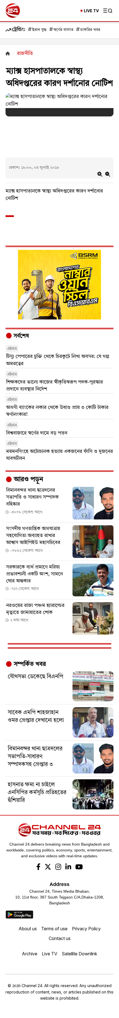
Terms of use (54, 928)
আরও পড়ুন (27, 479)
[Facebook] (38, 867)
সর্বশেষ (20, 336)
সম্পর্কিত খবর (29, 664)
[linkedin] (68, 867)
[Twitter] (48, 867)
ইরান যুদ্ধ (39, 30)
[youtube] (79, 867)
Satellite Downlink (79, 953)
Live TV (49, 953)
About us (28, 928)
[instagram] (58, 867)
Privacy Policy (86, 928)
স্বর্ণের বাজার (63, 30)
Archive (29, 953)
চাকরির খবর (90, 30)
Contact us (60, 938)
